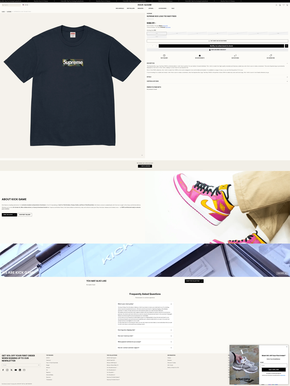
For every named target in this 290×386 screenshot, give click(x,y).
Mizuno (48, 367)
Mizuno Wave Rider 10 (112, 365)
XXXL (159, 37)
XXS (159, 34)
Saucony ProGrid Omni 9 (113, 379)
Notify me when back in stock (221, 46)
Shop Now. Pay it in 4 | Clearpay (17, 1)
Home (3, 11)
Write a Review (146, 167)
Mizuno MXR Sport (112, 362)
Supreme (9, 11)
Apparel (151, 8)
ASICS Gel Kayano (111, 358)
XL (260, 34)
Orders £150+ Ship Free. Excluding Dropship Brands (48, 1)
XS (179, 34)
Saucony (48, 377)
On (47, 370)
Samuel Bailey (49, 374)
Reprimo (48, 372)
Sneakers (140, 8)
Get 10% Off (274, 370)
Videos (169, 358)
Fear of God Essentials (52, 362)
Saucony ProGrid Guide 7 (113, 377)
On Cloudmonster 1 (112, 367)
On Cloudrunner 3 (111, 370)
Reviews (170, 360)
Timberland (49, 379)
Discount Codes (172, 362)
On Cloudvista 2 (111, 374)
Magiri (47, 365)
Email (261, 362)
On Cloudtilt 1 (110, 372)
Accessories (162, 8)
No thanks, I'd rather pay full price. (273, 373)
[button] (142, 8)
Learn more (165, 25)
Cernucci (48, 360)
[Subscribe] (38, 365)
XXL (280, 34)
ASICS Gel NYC (111, 360)
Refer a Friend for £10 (173, 367)
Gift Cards (170, 365)
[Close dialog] (287, 347)
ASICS (48, 358)
